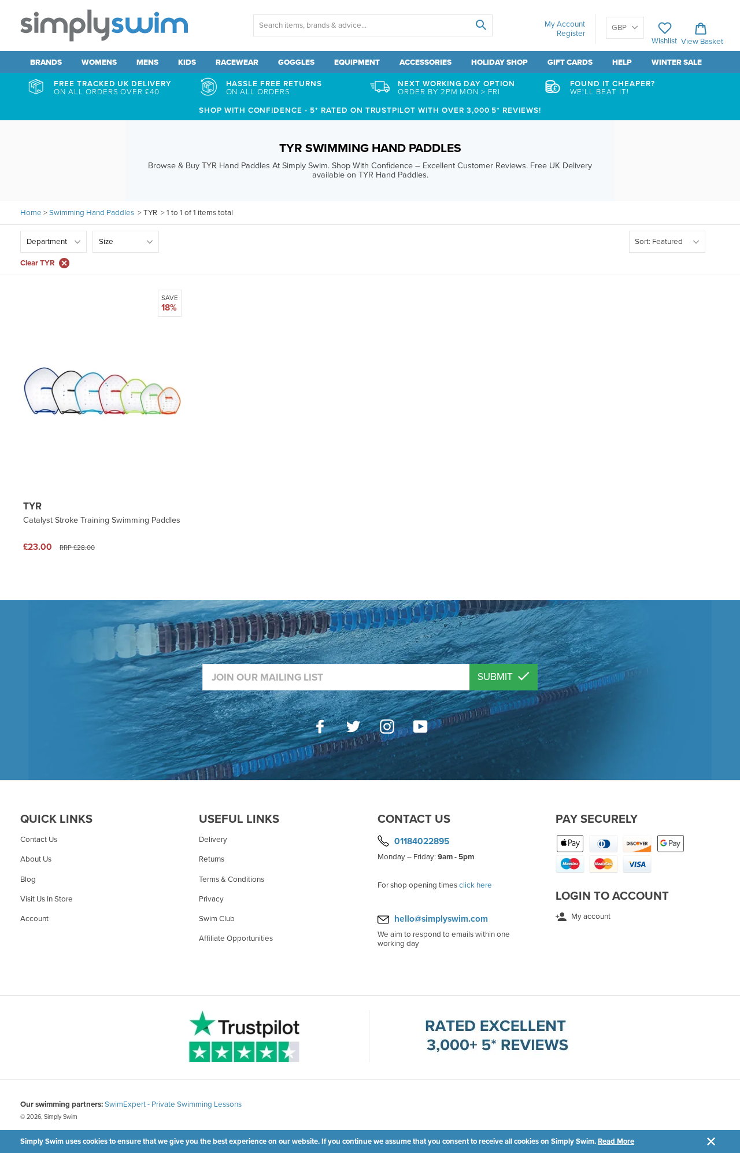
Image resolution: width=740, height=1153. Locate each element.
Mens (147, 62)
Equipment (357, 62)
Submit (496, 677)
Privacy (211, 899)
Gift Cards (570, 62)
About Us (35, 859)
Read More (616, 1141)
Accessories (425, 62)
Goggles (296, 62)
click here (475, 885)
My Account (565, 24)
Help (622, 62)
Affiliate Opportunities (236, 938)
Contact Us (38, 839)
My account (589, 916)
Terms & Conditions (231, 879)
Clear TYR (37, 263)
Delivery (213, 839)
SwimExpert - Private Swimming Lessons (173, 1104)
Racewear (237, 62)
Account (34, 918)
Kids (187, 62)
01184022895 (421, 841)
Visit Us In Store (46, 899)
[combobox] (372, 25)
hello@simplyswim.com (441, 919)
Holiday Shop (499, 62)
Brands (46, 62)
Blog (28, 879)
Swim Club (217, 918)
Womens (99, 62)
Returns (211, 859)
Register (571, 33)
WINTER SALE (677, 62)
